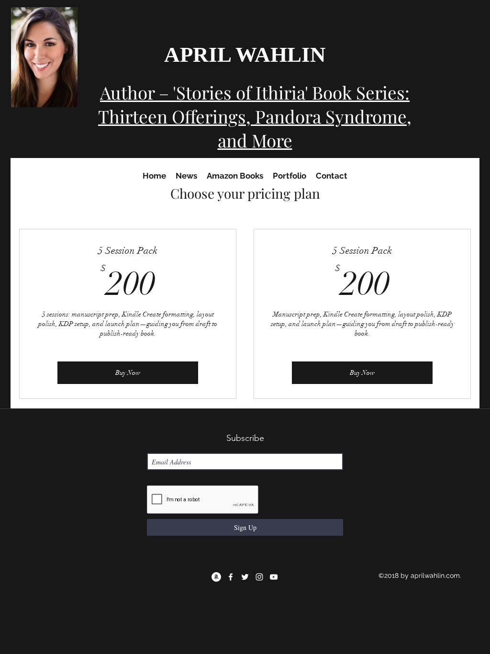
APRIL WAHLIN (245, 55)
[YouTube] (273, 577)
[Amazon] (216, 577)
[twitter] (245, 577)
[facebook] (230, 577)
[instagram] (259, 577)
